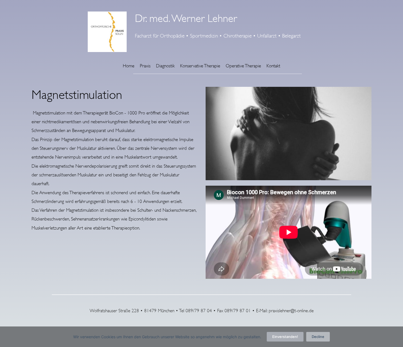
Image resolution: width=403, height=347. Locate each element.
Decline (318, 336)
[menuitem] (128, 66)
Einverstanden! (285, 336)
